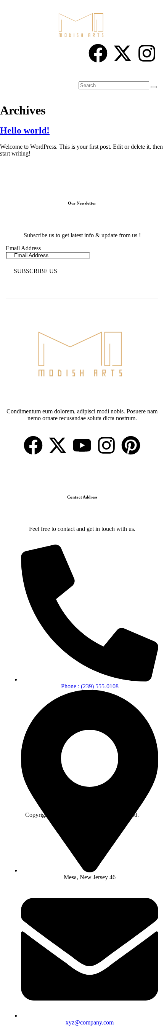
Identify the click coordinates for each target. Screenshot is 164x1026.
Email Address (23, 248)
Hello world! (25, 130)
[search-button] (154, 87)
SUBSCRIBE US (35, 271)
